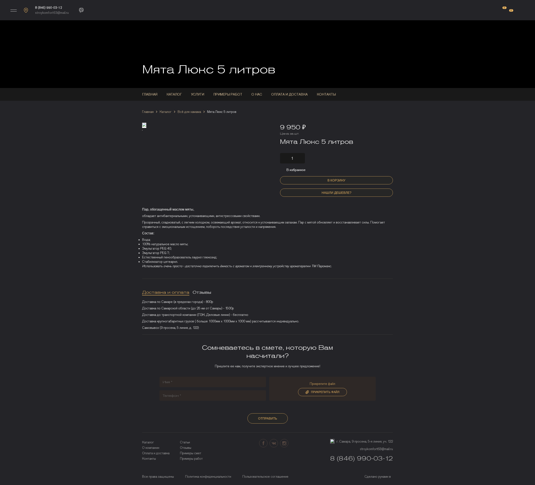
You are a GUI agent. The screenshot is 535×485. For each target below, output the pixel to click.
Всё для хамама (189, 112)
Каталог (174, 94)
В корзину (336, 180)
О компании (150, 447)
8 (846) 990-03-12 (48, 7)
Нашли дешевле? (336, 192)
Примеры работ (227, 94)
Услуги (197, 94)
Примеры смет (190, 453)
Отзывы (185, 447)
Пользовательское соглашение (265, 476)
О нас (256, 94)
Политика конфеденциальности (208, 476)
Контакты (326, 94)
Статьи (185, 442)
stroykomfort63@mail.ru (52, 12)
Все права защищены (158, 476)
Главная (149, 94)
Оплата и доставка (289, 94)
